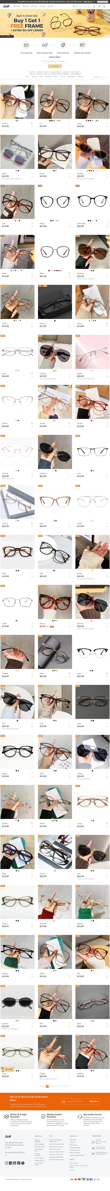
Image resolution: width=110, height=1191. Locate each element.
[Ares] (92, 652)
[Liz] (55, 102)
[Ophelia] (55, 452)
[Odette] (17, 652)
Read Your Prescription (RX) (56, 1144)
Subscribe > (94, 1101)
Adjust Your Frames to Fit (56, 1154)
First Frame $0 (73, 1163)
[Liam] (92, 702)
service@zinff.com (100, 1148)
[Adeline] (92, 1052)
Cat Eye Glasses (39, 1158)
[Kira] (92, 952)
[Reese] (17, 752)
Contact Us (73, 1142)
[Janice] (17, 102)
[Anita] (17, 252)
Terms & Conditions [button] (7, 36)
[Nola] (92, 1002)
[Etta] (55, 552)
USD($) (93, 1)
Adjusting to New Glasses (56, 1157)
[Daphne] (92, 252)
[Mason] (55, 302)
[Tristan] (92, 752)
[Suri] (17, 702)
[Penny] (55, 152)
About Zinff (73, 1140)
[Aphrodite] (92, 202)
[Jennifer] (55, 902)
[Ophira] (17, 802)
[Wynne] (92, 902)
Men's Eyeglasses (39, 1144)
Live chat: (98, 1140)
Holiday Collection (39, 1160)
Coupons (50, 6)
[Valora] (55, 802)
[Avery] (17, 1052)
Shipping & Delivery (75, 1147)
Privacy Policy (73, 1145)
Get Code (55, 66)
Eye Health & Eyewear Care (56, 1159)
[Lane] (17, 352)
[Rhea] (55, 252)
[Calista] (55, 1052)
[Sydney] (92, 152)
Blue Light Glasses (40, 1146)
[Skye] (17, 852)
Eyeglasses (17, 6)
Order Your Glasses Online (56, 1152)
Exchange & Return (75, 1150)
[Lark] (17, 202)
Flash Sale (34, 6)
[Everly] (92, 502)
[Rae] (55, 1002)
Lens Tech (43, 6)
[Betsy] (17, 152)
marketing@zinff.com (101, 1154)
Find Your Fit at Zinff (54, 1149)
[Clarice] (55, 852)
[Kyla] (55, 502)
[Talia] (17, 552)
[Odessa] (55, 352)
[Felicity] (17, 502)
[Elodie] (92, 402)
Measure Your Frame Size (56, 1146)
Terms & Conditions (75, 1152)
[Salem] (55, 952)
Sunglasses (25, 6)
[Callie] (17, 602)
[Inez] (92, 852)
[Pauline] (17, 952)
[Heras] (55, 202)
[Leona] (17, 302)
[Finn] (92, 452)
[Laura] (92, 102)
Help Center (83, 1)
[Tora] (55, 702)
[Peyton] (17, 902)
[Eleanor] (92, 602)
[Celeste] (17, 452)
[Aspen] (92, 352)
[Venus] (92, 302)
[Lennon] (17, 1002)
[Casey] (92, 802)
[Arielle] (55, 402)
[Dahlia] (17, 402)
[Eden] (55, 652)
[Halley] (92, 552)
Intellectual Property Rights (77, 1155)
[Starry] (55, 602)
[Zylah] (55, 752)
